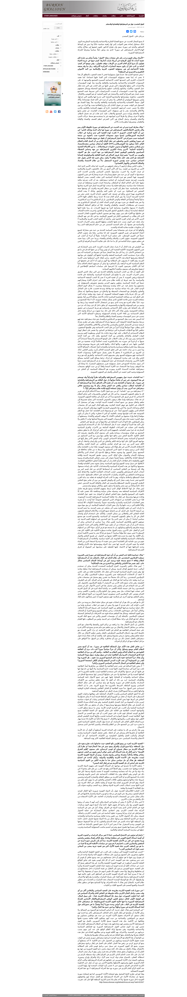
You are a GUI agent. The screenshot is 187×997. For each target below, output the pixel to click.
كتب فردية (54, 39)
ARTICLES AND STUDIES (49, 69)
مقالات (113, 16)
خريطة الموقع (53, 995)
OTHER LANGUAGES (50, 16)
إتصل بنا (45, 995)
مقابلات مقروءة (53, 57)
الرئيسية (141, 16)
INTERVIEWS (46, 72)
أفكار (87, 16)
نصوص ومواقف (76, 16)
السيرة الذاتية (131, 16)
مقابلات (95, 16)
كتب (121, 16)
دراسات (104, 16)
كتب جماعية (54, 42)
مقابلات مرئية (53, 54)
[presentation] (62, 94)
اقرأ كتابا (85, 995)
